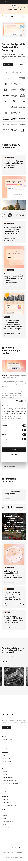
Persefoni (4, 1)
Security (8, 852)
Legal (4, 852)
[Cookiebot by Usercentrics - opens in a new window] (17, 401)
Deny (14, 459)
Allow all (14, 449)
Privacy (12, 852)
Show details (20, 445)
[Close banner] (25, 400)
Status (4, 854)
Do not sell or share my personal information (16, 854)
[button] (14, 12)
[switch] (24, 430)
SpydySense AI (10, 1)
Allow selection (14, 454)
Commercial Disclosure (20, 852)
